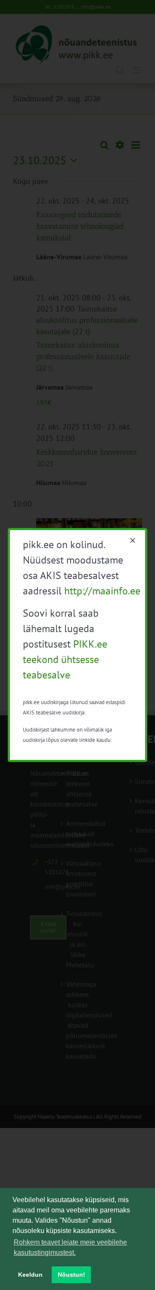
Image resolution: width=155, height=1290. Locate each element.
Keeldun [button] (30, 1274)
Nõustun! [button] (71, 1274)
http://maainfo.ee (102, 590)
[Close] (133, 540)
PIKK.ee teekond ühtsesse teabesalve (65, 659)
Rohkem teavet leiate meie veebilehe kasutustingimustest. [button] (70, 1247)
